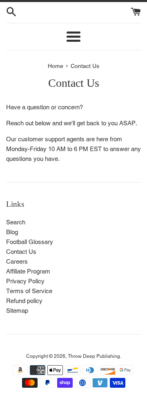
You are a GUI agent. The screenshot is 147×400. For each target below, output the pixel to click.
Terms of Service (29, 290)
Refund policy (24, 300)
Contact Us (21, 251)
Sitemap (17, 310)
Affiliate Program (28, 271)
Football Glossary (29, 241)
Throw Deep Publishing (94, 356)
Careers (17, 261)
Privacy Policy (25, 281)
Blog (12, 231)
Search (15, 222)
